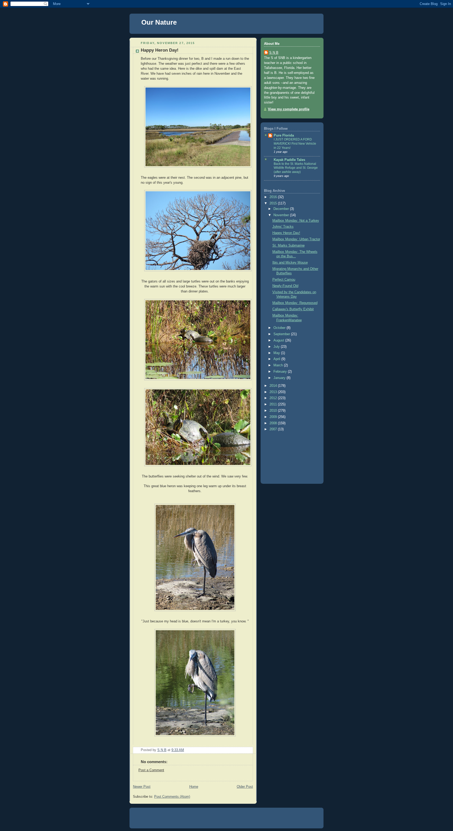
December (281, 209)
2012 (273, 398)
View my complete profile (288, 109)
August (279, 340)
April (277, 359)
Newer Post (141, 787)
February (280, 371)
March (278, 365)
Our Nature (159, 22)
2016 (273, 197)
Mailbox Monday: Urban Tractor (296, 239)
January (280, 378)
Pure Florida (284, 135)
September (282, 334)
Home (193, 787)
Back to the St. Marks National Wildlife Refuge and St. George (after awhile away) (296, 168)
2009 (273, 417)
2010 (273, 410)
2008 (273, 423)
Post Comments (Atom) (172, 797)
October (280, 328)
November (281, 215)
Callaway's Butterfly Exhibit (293, 309)
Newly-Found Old (285, 286)
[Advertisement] (287, 456)
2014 (273, 386)
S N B (273, 53)
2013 (273, 392)
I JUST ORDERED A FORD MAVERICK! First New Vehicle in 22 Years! (295, 143)
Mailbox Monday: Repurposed (294, 303)
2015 (273, 203)
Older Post (245, 787)
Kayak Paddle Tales (289, 160)
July (277, 347)
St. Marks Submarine (288, 245)
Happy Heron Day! (286, 233)
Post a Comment (151, 770)
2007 (273, 429)
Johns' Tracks (283, 227)
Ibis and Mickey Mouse (290, 262)
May (277, 353)
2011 (273, 404)
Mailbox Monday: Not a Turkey (295, 220)
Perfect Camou (283, 279)
